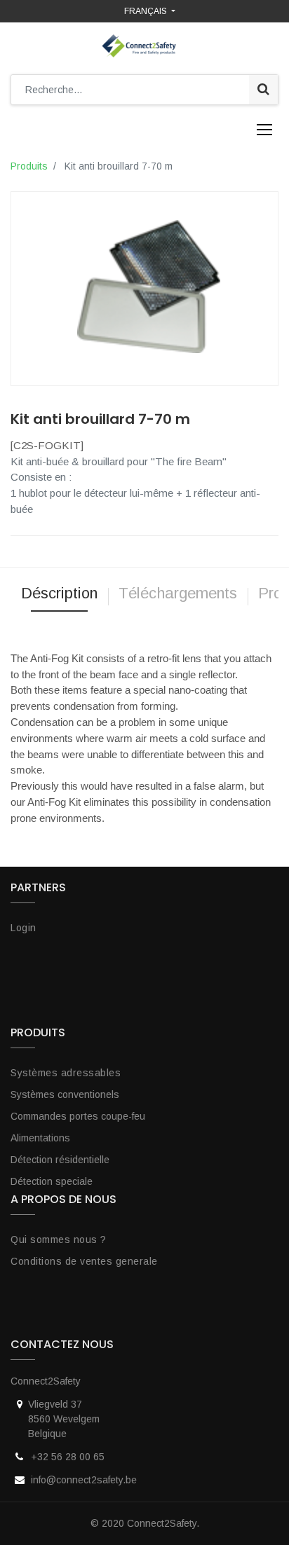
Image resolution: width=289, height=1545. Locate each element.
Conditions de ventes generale (84, 1261)
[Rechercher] (263, 89)
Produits (29, 166)
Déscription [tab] (59, 593)
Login (23, 927)
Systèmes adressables (66, 1072)
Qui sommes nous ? (59, 1239)
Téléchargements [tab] (178, 593)
